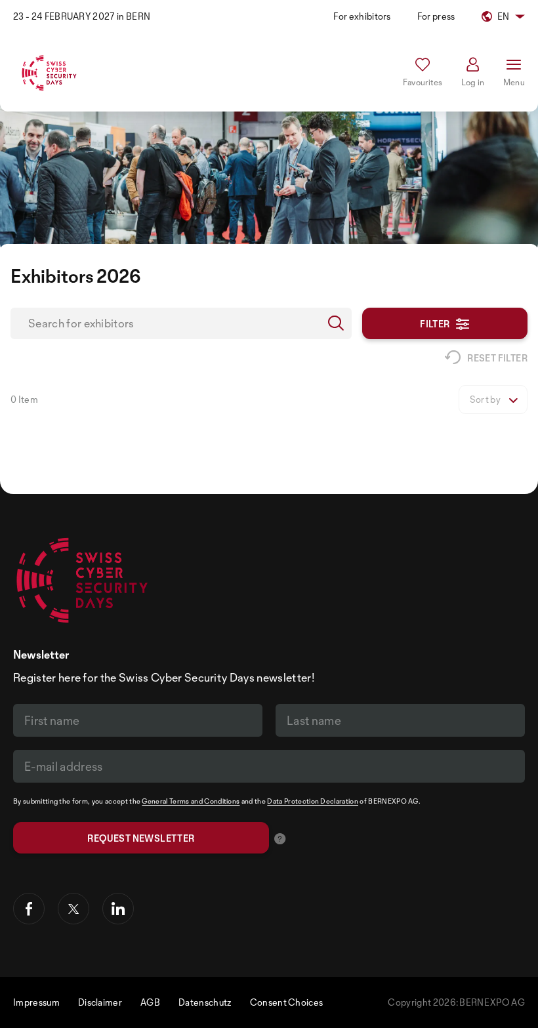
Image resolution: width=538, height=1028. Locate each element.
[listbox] (493, 399)
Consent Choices (286, 1002)
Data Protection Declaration (312, 801)
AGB (150, 1002)
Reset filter (497, 357)
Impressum (36, 1002)
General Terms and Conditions (190, 801)
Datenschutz (205, 1002)
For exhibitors (361, 16)
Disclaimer (100, 1002)
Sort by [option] (485, 399)
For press (436, 16)
